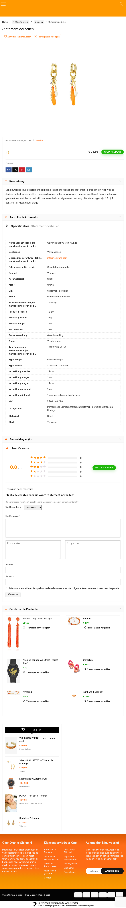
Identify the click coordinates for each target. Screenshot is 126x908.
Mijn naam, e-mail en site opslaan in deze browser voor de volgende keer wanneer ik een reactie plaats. (64, 588)
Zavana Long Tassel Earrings (37, 618)
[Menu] (3, 4)
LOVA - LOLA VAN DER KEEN (30, 804)
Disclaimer (69, 868)
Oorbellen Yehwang (29, 818)
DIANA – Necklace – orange (33, 795)
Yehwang (9, 163)
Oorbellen (88, 660)
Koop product (113, 151)
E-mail (10, 576)
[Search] (121, 4)
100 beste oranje (20, 22)
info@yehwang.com (57, 258)
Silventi (22, 771)
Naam (9, 564)
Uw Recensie (13, 516)
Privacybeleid (70, 863)
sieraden (39, 22)
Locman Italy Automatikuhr (33, 778)
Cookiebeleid (70, 872)
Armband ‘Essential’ (93, 692)
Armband (87, 618)
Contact (48, 877)
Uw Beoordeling (13, 507)
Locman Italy (24, 787)
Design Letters (25, 749)
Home (5, 22)
